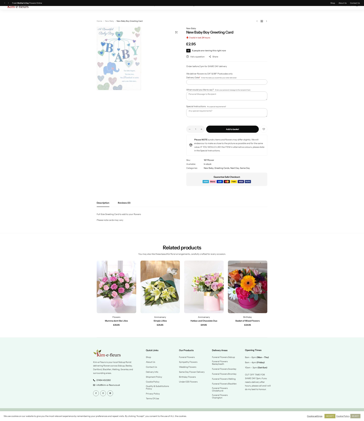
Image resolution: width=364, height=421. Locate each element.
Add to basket (232, 129)
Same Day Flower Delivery (192, 372)
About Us (343, 3)
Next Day (234, 168)
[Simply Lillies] (160, 287)
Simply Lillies (160, 321)
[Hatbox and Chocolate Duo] (204, 287)
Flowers (116, 317)
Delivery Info (152, 372)
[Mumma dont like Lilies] (116, 287)
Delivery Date (193, 77)
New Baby (109, 21)
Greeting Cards (221, 168)
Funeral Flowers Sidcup (223, 357)
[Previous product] (257, 21)
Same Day (245, 168)
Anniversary (160, 317)
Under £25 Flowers (188, 382)
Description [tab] (103, 202)
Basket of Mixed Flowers (247, 321)
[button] (5, 3)
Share (215, 56)
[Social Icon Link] (96, 393)
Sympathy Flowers (188, 362)
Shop (332, 3)
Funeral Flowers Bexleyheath (220, 362)
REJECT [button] (355, 416)
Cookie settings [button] (314, 416)
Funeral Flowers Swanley (224, 369)
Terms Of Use (152, 398)
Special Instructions (196, 106)
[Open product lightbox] (176, 32)
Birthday (247, 317)
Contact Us (355, 3)
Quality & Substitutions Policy (157, 387)
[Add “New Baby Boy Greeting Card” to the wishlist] (263, 129)
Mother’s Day (23, 3)
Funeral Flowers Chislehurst (220, 389)
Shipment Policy (154, 377)
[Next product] (265, 21)
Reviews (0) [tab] (124, 202)
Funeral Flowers (187, 357)
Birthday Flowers (187, 377)
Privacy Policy (153, 393)
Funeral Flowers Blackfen (224, 383)
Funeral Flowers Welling (224, 379)
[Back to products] (262, 21)
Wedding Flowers (187, 367)
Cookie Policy (152, 382)
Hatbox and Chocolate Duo (204, 321)
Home (99, 21)
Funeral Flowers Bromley (224, 374)
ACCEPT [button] (330, 416)
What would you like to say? (200, 89)
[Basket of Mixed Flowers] (247, 287)
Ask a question (197, 56)
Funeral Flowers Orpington (220, 396)
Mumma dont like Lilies (116, 321)
